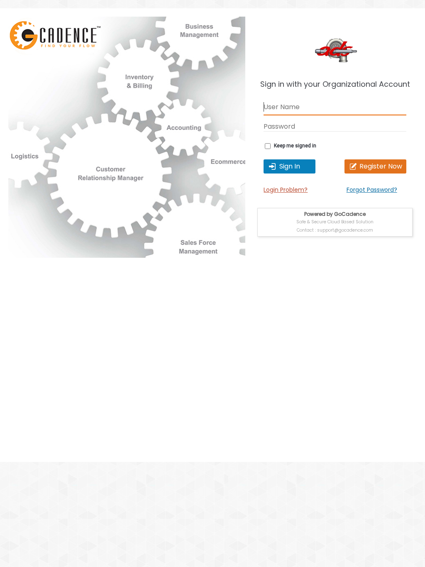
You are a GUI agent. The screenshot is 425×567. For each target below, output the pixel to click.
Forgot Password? (372, 190)
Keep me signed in (295, 146)
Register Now (380, 166)
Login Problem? (286, 190)
